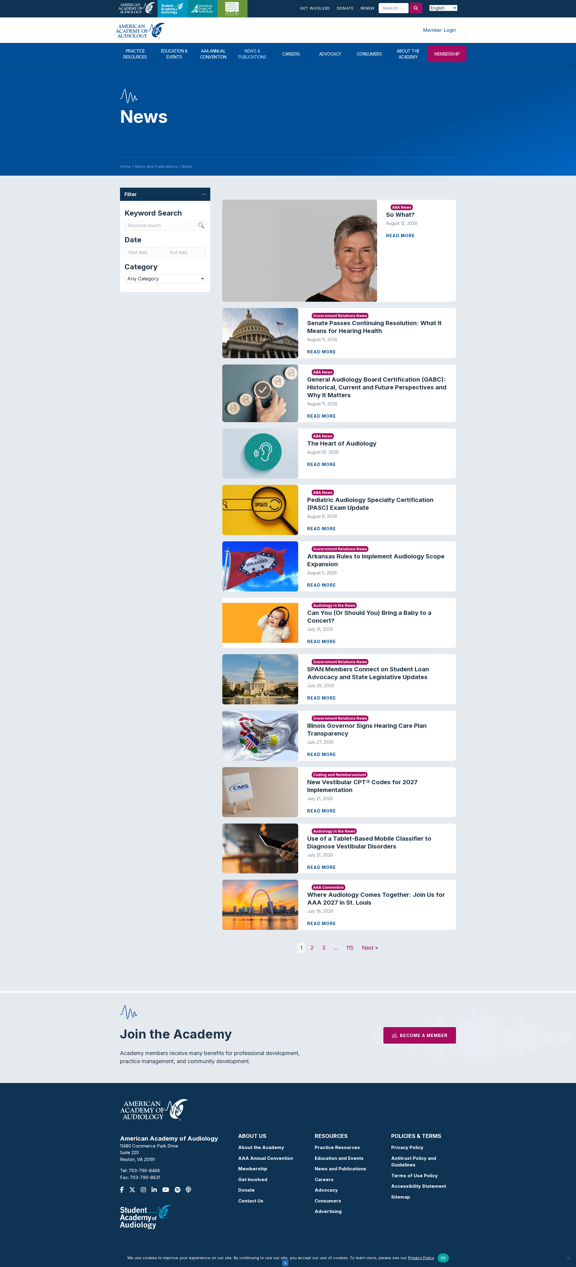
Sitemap (400, 1197)
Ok (443, 1257)
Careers (324, 1179)
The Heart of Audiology (347, 443)
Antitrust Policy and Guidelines (413, 1161)
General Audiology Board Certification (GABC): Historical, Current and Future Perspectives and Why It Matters (376, 387)
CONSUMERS (369, 53)
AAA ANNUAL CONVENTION (213, 53)
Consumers (328, 1201)
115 (350, 948)
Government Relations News (340, 315)
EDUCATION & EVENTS (174, 53)
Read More (400, 235)
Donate (345, 8)
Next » (370, 948)
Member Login (439, 30)
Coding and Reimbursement (339, 775)
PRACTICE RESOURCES (135, 53)
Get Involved (315, 8)
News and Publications (340, 1169)
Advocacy (326, 1190)
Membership (252, 1169)
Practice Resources (337, 1147)
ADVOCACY (330, 53)
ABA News (401, 207)
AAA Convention (328, 887)
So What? (400, 214)
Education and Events (339, 1158)
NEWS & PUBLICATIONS (252, 53)
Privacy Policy (407, 1147)
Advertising (328, 1211)
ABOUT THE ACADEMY (408, 53)
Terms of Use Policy (414, 1175)
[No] (569, 1258)
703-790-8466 (144, 1170)
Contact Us (250, 1201)
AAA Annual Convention (265, 1158)
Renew (368, 8)
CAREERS (291, 53)
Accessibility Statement (418, 1186)
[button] (165, 194)
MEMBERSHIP (447, 53)
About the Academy (261, 1147)
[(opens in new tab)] (145, 1217)
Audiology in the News (334, 605)
